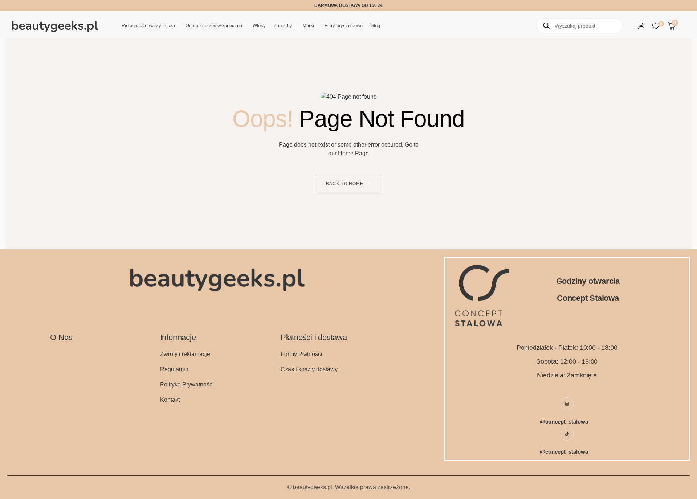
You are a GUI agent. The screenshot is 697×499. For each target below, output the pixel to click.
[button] (150, 26)
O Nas (61, 337)
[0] (656, 26)
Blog (375, 25)
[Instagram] (567, 403)
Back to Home (345, 183)
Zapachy (283, 25)
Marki (308, 25)
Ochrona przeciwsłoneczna (214, 25)
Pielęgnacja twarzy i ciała (148, 25)
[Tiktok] (567, 434)
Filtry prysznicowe (344, 25)
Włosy (259, 25)
